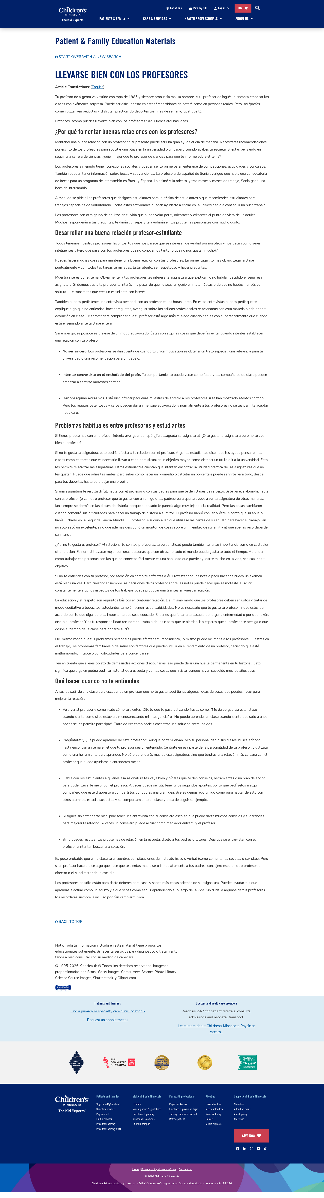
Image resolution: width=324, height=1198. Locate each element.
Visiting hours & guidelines (147, 1109)
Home (135, 1169)
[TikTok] (265, 1148)
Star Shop (239, 1119)
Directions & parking (143, 1114)
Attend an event (242, 1109)
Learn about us (213, 1104)
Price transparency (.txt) (108, 1129)
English (97, 87)
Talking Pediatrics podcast (183, 1114)
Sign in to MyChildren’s (108, 1104)
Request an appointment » (107, 1019)
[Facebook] (237, 1148)
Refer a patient (177, 1119)
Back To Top (70, 921)
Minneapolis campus (143, 1119)
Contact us (185, 1169)
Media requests (213, 1123)
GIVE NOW (248, 1135)
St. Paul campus (141, 1123)
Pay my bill (200, 8)
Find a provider (104, 1119)
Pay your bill (102, 1114)
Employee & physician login (183, 1109)
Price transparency (105, 1123)
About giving (240, 1114)
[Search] (257, 8)
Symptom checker (105, 1109)
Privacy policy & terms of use (158, 1169)
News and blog (213, 1114)
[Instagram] (251, 1148)
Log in (221, 8)
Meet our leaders (214, 1109)
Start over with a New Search (90, 56)
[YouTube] (258, 1148)
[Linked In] (244, 1148)
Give (241, 8)
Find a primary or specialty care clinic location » (107, 1011)
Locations (176, 8)
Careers (209, 1119)
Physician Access (178, 1104)
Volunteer (239, 1104)
